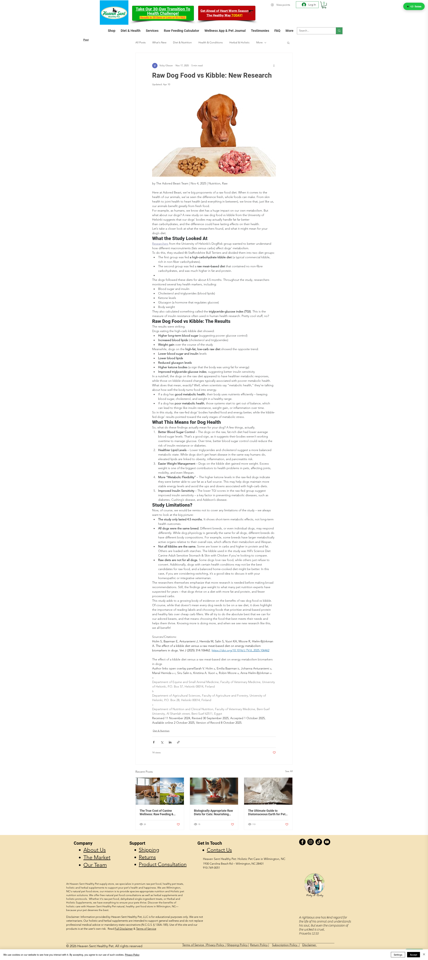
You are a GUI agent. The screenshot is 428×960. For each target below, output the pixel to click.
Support (137, 843)
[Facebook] (302, 842)
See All (289, 771)
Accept (413, 954)
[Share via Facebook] (153, 742)
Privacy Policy (132, 954)
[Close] (424, 954)
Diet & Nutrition (182, 42)
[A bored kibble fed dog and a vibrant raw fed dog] (160, 791)
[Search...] (339, 30)
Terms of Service (146, 928)
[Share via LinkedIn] (170, 742)
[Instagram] (310, 842)
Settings (398, 954)
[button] (324, 5)
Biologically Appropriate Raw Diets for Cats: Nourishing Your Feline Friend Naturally (213, 812)
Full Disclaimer (124, 928)
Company (83, 843)
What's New (159, 42)
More (259, 42)
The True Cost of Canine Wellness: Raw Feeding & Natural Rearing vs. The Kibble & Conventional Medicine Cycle (156, 812)
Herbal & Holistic (239, 42)
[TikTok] (318, 842)
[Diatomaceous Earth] (268, 791)
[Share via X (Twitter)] (162, 742)
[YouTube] (327, 842)
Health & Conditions (210, 42)
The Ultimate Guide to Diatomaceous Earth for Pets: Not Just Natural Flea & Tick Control (268, 812)
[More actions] (274, 66)
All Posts (140, 42)
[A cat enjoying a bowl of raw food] (214, 791)
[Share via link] (178, 742)
